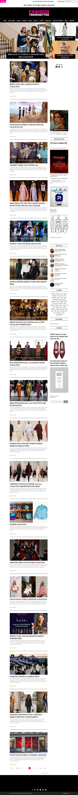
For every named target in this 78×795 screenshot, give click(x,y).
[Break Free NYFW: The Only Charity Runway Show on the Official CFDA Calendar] (29, 201)
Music (61, 307)
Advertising (58, 293)
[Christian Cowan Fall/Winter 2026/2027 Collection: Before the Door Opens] (29, 481)
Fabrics (65, 301)
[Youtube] (37, 790)
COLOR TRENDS (11, 21)
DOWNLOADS (48, 21)
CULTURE (41, 21)
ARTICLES (35, 21)
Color (65, 295)
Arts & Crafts (55, 295)
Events (58, 301)
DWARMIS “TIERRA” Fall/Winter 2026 (24, 165)
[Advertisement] (59, 88)
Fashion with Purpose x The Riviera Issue (35, 1)
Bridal (62, 295)
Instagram (65, 134)
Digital (60, 299)
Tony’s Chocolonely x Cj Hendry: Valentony (28, 755)
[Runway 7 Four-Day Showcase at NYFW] (29, 241)
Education (63, 299)
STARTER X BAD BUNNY (18, 524)
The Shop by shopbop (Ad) (58, 143)
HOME (5, 21)
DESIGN (30, 21)
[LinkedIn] (56, 67)
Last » (45, 768)
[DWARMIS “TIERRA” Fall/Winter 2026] (29, 163)
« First (12, 768)
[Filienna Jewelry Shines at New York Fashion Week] (29, 279)
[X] (62, 67)
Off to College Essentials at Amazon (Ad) (43, 5)
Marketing (57, 307)
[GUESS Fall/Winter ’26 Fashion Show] (29, 674)
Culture (62, 297)
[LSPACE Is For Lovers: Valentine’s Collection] (29, 597)
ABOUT (66, 21)
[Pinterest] (43, 790)
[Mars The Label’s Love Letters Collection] (29, 560)
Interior (61, 305)
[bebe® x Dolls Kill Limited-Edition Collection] (29, 82)
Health (65, 303)
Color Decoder (54, 297)
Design (65, 297)
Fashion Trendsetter (57, 132)
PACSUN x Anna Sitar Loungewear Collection (57, 1)
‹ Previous (17, 768)
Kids (67, 305)
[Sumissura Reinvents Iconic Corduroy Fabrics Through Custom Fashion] (29, 712)
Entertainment (53, 301)
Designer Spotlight (55, 299)
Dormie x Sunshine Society (60, 278)
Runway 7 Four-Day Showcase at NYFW (25, 244)
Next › (41, 768)
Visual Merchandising (59, 314)
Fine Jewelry (61, 303)
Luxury (54, 307)
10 (37, 768)
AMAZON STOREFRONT (58, 21)
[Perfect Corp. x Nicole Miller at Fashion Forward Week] (29, 633)
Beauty (59, 295)
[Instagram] (45, 790)
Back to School (28, 5)
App (61, 293)
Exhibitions (61, 301)
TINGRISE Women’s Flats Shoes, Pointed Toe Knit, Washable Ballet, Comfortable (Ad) (59, 336)
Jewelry (64, 305)
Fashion (56, 303)
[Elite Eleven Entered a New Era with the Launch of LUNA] (29, 122)
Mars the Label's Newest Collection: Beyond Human (13, 1)
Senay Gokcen (59, 134)
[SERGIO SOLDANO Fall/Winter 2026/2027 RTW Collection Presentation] (29, 320)
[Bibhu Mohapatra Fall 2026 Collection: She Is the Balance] (29, 400)
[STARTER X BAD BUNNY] (29, 522)
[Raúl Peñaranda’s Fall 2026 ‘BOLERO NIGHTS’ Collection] (29, 360)
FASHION (19, 21)
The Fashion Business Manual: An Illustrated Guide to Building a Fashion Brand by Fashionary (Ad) (58, 363)
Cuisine (58, 297)
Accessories (53, 293)
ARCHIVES (72, 21)
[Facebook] (59, 67)
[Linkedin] (40, 790)
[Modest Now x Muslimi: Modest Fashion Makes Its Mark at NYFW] (29, 441)
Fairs (53, 303)
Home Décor (52, 305)
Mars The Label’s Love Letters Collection (27, 562)
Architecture (65, 293)
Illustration (56, 305)
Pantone (64, 307)
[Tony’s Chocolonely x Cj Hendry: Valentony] (29, 752)
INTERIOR (24, 21)
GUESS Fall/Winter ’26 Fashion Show (24, 676)
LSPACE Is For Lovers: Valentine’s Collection (28, 599)
